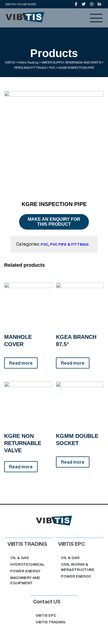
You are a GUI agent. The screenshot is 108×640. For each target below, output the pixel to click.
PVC (44, 244)
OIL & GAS (19, 558)
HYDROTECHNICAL (27, 564)
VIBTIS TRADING (50, 622)
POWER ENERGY (25, 571)
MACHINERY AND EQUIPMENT (25, 580)
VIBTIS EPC (46, 615)
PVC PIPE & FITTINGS (69, 244)
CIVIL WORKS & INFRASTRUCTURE (77, 567)
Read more (21, 363)
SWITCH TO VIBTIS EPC (21, 4)
